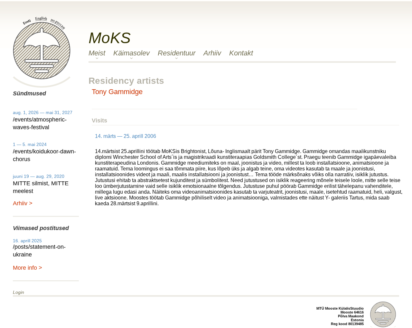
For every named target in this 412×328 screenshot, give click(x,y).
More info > (27, 268)
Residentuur (176, 53)
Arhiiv (212, 53)
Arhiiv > (23, 203)
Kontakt (241, 53)
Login (18, 292)
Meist (97, 53)
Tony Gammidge (117, 92)
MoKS (110, 37)
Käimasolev (131, 53)
